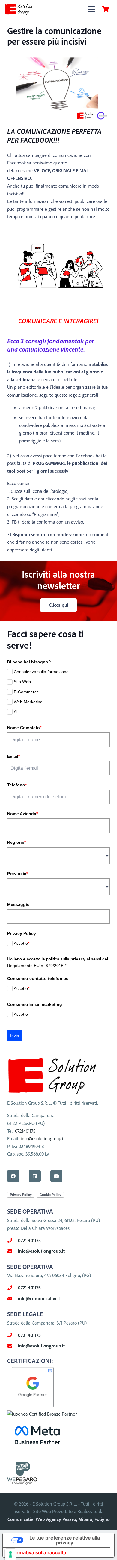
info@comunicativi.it (39, 1298)
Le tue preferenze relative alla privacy (64, 1540)
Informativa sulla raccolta (37, 1552)
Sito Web (22, 681)
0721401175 (25, 1131)
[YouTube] (56, 1176)
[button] (91, 9)
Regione (16, 842)
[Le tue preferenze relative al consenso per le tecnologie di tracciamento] (10, 1554)
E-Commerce (26, 691)
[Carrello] (105, 9)
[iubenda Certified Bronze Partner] (42, 1414)
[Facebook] (13, 1176)
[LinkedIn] (35, 1176)
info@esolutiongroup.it (43, 1138)
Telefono (17, 784)
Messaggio (18, 904)
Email (13, 756)
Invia (14, 1035)
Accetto (21, 943)
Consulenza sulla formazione (41, 671)
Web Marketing (28, 701)
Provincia (17, 873)
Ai (15, 711)
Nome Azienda (22, 813)
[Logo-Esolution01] (19, 9)
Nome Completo (24, 727)
